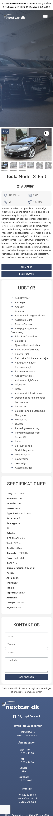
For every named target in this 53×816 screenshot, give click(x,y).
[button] (45, 16)
